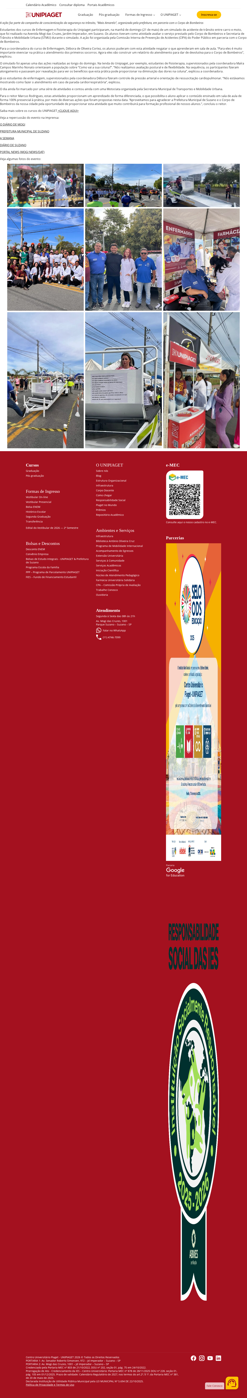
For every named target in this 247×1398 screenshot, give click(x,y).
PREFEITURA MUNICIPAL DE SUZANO (24, 131)
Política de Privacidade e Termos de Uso (50, 1384)
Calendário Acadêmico (41, 5)
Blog (98, 475)
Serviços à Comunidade (110, 560)
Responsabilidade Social (110, 500)
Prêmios (101, 510)
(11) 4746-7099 (111, 637)
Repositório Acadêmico (110, 514)
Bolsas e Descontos (43, 543)
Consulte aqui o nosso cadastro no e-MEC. (191, 522)
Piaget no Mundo (106, 505)
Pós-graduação (109, 15)
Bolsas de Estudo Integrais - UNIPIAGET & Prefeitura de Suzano (57, 560)
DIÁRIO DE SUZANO (13, 145)
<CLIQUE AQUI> (68, 111)
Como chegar (104, 495)
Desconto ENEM (35, 549)
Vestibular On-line (37, 497)
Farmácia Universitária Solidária (115, 580)
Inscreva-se (209, 15)
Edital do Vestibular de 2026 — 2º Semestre (52, 528)
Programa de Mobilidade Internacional (119, 546)
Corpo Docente (105, 490)
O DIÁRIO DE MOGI (12, 124)
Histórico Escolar (36, 511)
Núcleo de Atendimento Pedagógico (117, 575)
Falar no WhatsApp (114, 630)
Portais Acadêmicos (101, 5)
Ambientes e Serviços (115, 530)
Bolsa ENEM (33, 507)
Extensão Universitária (109, 555)
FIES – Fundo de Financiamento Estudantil (51, 577)
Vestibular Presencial (38, 502)
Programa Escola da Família (42, 567)
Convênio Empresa (37, 554)
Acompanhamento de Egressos (114, 551)
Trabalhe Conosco (107, 590)
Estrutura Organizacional (111, 480)
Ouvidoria (102, 594)
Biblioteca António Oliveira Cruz (115, 541)
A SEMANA (7, 138)
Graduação (85, 15)
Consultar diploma (72, 5)
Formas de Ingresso (138, 15)
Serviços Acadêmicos (108, 565)
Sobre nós (102, 471)
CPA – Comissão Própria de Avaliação (118, 585)
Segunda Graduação (38, 516)
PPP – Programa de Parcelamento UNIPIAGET (53, 572)
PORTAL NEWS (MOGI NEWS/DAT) (22, 152)
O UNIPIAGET (169, 15)
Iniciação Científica (107, 570)
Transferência (34, 521)
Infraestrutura (104, 485)
